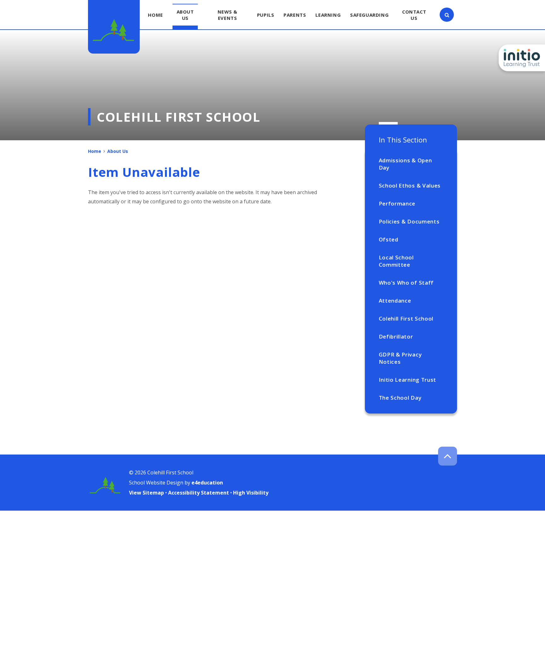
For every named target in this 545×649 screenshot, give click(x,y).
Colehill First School (406, 318)
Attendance (395, 300)
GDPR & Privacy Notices (400, 358)
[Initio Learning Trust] (522, 57)
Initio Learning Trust (407, 379)
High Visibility (250, 492)
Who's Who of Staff (406, 282)
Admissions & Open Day (405, 164)
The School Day (400, 397)
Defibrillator (396, 336)
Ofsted (388, 239)
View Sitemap (146, 492)
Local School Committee (396, 261)
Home (94, 151)
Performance (397, 203)
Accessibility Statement (198, 492)
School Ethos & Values (410, 185)
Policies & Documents (409, 221)
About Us (117, 151)
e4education (207, 482)
